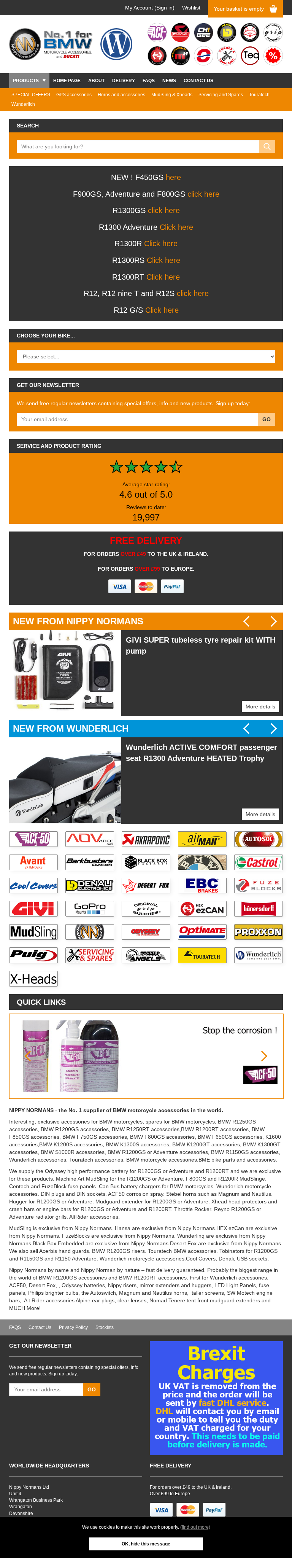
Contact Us (198, 80)
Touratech (259, 94)
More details (260, 706)
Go (266, 419)
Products (26, 80)
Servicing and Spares (220, 94)
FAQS (149, 80)
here (173, 177)
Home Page (67, 80)
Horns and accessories (121, 94)
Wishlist (191, 8)
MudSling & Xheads (171, 94)
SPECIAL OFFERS (30, 94)
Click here (176, 227)
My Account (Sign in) (150, 8)
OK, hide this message (146, 1544)
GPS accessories (74, 94)
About (96, 80)
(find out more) (195, 1527)
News (169, 80)
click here (203, 194)
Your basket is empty (239, 9)
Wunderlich (23, 104)
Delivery (123, 80)
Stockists (104, 1327)
